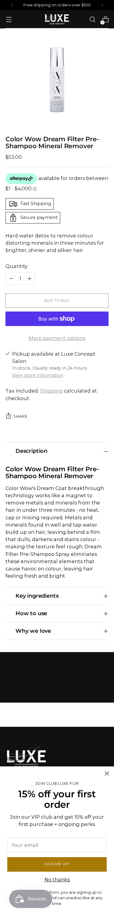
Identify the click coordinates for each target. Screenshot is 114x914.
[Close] (107, 773)
